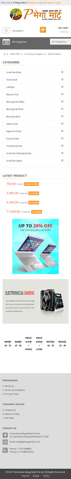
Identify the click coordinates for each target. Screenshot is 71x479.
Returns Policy (12, 413)
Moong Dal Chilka (15, 101)
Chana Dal (11, 79)
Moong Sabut (13, 116)
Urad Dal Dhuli (13, 72)
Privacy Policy (12, 393)
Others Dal (11, 123)
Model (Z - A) (62, 343)
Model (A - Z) (51, 343)
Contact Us (10, 410)
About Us (9, 386)
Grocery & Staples (33, 53)
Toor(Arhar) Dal (14, 145)
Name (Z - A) (18, 343)
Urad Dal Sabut (14, 160)
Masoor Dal (12, 94)
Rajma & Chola (13, 131)
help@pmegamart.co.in (28, 441)
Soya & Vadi (12, 138)
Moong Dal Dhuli (14, 109)
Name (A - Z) (7, 343)
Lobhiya (10, 87)
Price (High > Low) (39, 343)
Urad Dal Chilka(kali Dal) (18, 153)
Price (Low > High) (28, 343)
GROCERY (15, 53)
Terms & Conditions (15, 389)
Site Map (9, 417)
